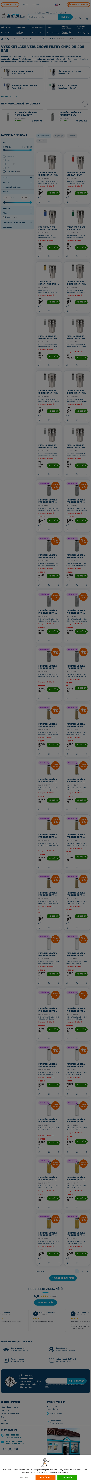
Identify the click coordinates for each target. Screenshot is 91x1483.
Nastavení (24, 1477)
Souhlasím (67, 1477)
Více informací (63, 1472)
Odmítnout (45, 1477)
